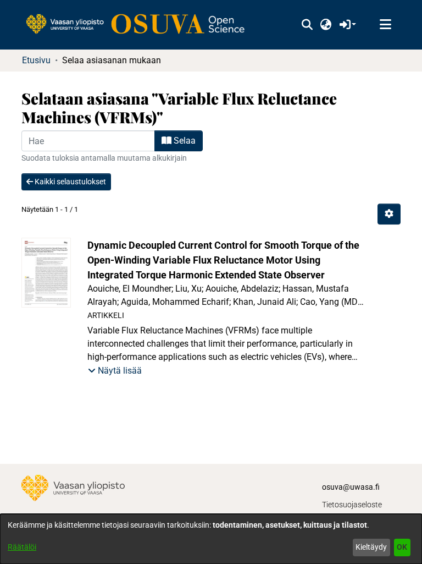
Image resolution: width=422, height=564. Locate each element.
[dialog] (211, 539)
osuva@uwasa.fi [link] (351, 487)
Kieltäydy (371, 547)
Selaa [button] (183, 140)
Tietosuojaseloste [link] (352, 504)
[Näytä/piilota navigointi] (385, 24)
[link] (140, 24)
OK (402, 547)
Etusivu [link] (36, 60)
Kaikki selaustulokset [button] (69, 181)
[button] (307, 24)
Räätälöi (22, 547)
